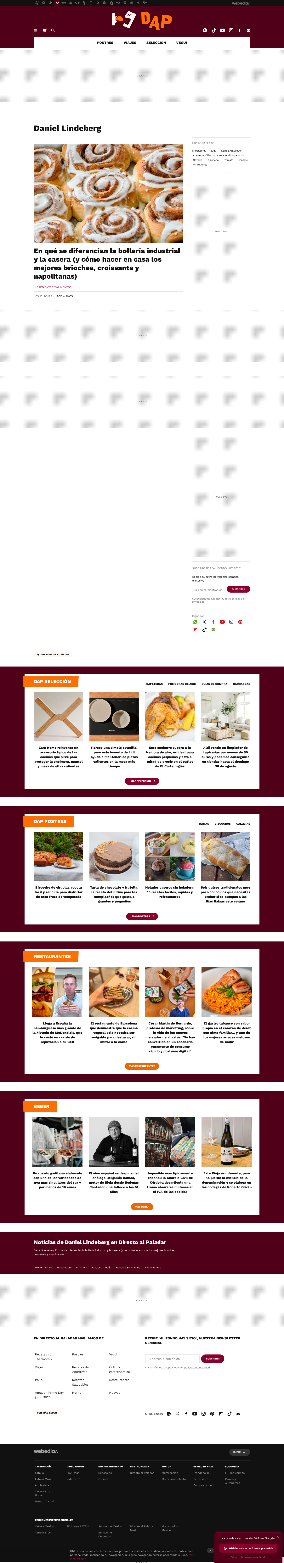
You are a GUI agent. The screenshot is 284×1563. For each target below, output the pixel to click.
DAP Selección (52, 681)
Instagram (231, 30)
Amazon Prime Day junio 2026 (49, 1395)
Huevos (114, 1392)
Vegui (113, 1354)
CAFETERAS (154, 683)
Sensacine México (110, 1526)
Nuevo (44, 30)
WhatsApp (205, 30)
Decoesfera (200, 1479)
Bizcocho (213, 160)
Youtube (222, 30)
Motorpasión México (170, 1528)
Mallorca (202, 164)
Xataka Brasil (43, 1532)
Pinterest (240, 621)
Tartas (203, 823)
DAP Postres (50, 821)
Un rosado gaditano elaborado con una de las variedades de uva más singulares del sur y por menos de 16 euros (57, 1180)
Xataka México (44, 1526)
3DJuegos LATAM (78, 1526)
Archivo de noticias (55, 654)
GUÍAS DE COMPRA (214, 683)
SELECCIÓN (156, 43)
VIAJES (130, 43)
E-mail (248, 30)
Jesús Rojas (43, 296)
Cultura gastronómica (119, 1369)
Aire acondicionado (228, 155)
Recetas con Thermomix (72, 1267)
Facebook (240, 30)
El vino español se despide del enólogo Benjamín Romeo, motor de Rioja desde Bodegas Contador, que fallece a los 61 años (114, 1182)
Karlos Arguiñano (231, 150)
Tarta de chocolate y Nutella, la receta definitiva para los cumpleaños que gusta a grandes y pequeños (114, 894)
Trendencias (201, 1472)
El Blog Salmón (235, 1472)
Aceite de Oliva (202, 155)
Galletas (243, 823)
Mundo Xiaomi (44, 1501)
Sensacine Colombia (105, 1534)
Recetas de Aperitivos (80, 1369)
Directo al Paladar (142, 1472)
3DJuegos (73, 1472)
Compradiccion (203, 1485)
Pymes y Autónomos (232, 1480)
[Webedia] (46, 1451)
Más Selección (141, 781)
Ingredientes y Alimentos (52, 287)
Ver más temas (47, 1412)
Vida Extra (73, 1479)
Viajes (39, 1367)
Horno (77, 1392)
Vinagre (243, 160)
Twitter (204, 621)
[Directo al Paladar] (142, 20)
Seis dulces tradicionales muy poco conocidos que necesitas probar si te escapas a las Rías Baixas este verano (225, 894)
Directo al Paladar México (142, 1528)
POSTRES (105, 43)
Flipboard (195, 629)
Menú (35, 30)
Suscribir (238, 589)
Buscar (53, 30)
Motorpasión (170, 1472)
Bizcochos (223, 823)
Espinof (103, 1479)
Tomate (228, 160)
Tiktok (214, 30)
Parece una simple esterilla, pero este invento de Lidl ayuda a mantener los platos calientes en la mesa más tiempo (114, 757)
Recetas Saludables (128, 1267)
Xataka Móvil (43, 1479)
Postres (96, 1267)
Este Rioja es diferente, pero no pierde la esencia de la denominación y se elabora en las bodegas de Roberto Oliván (227, 1180)
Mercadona (199, 150)
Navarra (197, 160)
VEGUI (181, 43)
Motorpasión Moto (174, 1479)
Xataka (39, 1472)
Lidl (213, 150)
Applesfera (42, 1485)
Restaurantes (52, 956)
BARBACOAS (241, 683)
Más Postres (141, 916)
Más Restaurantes (142, 1066)
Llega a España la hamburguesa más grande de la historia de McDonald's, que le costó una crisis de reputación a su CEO (57, 1032)
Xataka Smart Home (44, 1493)
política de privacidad (197, 1367)
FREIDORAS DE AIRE (182, 683)
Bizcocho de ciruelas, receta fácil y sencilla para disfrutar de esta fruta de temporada (58, 892)
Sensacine (105, 1472)
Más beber (142, 1206)
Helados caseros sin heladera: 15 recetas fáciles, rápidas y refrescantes (169, 892)
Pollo (108, 1267)
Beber (41, 1106)
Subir (237, 1452)
